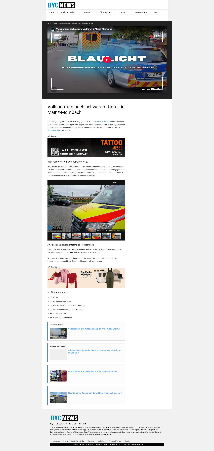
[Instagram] (54, 18)
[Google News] (82, 18)
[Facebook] (49, 18)
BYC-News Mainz (54, 130)
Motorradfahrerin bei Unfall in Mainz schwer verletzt (92, 371)
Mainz (55, 24)
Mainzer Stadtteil (101, 121)
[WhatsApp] (71, 18)
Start (48, 24)
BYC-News (121, 230)
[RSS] (60, 18)
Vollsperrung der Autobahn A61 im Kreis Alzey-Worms (94, 329)
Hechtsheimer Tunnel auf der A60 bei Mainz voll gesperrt (95, 393)
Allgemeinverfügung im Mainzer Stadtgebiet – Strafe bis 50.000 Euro (94, 351)
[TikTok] (65, 18)
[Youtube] (76, 18)
